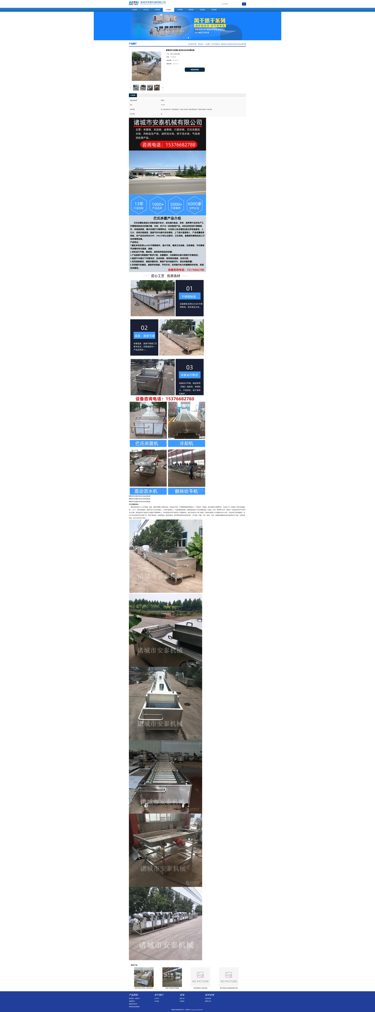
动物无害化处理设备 (134, 1006)
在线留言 (202, 9)
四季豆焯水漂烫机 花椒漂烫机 (144, 988)
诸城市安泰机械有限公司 (177, 1009)
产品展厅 (168, 9)
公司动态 (157, 9)
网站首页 (201, 44)
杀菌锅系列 (132, 1001)
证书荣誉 (180, 9)
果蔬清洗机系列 (133, 1004)
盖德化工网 (208, 1001)
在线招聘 (214, 9)
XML (201, 1009)
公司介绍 (146, 9)
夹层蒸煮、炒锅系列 (134, 998)
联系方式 (182, 998)
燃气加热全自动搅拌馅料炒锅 (229, 988)
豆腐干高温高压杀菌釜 (172, 988)
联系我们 (191, 9)
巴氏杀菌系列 (216, 44)
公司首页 (134, 9)
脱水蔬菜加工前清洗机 (200, 988)
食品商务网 (208, 998)
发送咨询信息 (195, 69)
